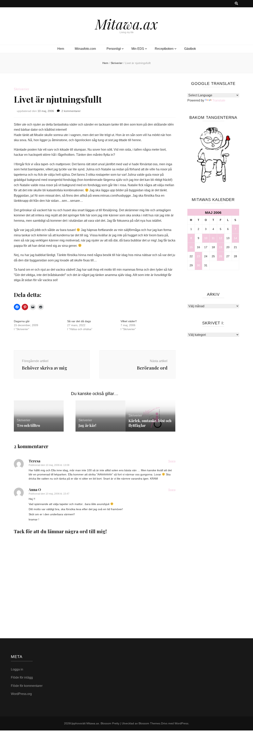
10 (205, 238)
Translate (218, 100)
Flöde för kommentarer (26, 685)
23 (198, 256)
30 (198, 265)
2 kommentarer (71, 111)
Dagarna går (22, 321)
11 (213, 238)
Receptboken (164, 48)
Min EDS (137, 48)
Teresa (34, 461)
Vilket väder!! (129, 321)
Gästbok (190, 48)
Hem (60, 48)
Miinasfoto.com (85, 48)
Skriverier (21, 89)
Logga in (17, 669)
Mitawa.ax (126, 23)
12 (220, 238)
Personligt (114, 48)
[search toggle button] (236, 3)
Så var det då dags (79, 321)
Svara (172, 461)
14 (235, 238)
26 (220, 256)
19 (220, 247)
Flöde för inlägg (22, 677)
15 (191, 247)
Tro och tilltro (28, 425)
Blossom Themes (149, 723)
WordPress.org (21, 694)
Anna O (35, 489)
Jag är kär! (87, 425)
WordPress (181, 723)
